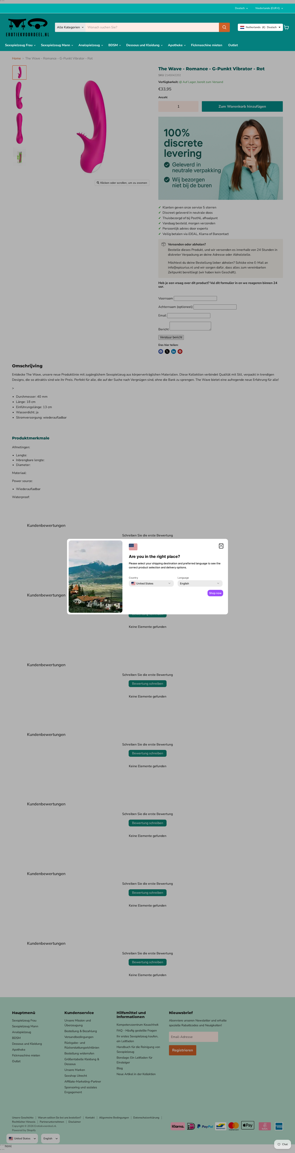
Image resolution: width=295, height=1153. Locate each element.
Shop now (215, 593)
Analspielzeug (89, 45)
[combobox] (142, 583)
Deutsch (240, 8)
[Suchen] (224, 27)
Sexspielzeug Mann (56, 45)
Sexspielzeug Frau (19, 45)
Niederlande (267, 8)
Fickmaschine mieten (206, 45)
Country (133, 577)
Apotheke (175, 45)
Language (183, 577)
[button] (221, 546)
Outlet (233, 45)
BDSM (113, 45)
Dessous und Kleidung (143, 45)
